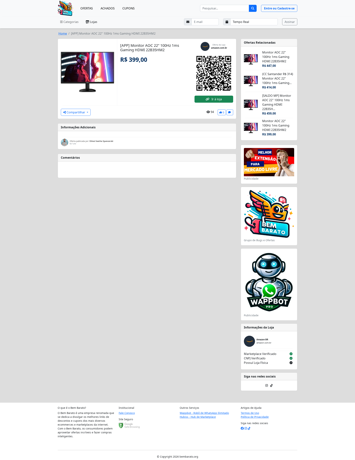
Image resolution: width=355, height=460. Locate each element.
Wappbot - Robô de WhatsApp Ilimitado (204, 413)
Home (62, 33)
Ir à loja (216, 99)
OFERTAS (86, 8)
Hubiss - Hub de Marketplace (198, 417)
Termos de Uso (250, 413)
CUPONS (128, 8)
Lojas (93, 22)
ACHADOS (108, 8)
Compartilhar (76, 112)
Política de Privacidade (255, 417)
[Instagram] (266, 385)
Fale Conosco (127, 413)
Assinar (290, 22)
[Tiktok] (271, 385)
